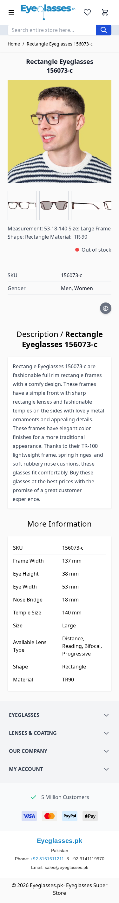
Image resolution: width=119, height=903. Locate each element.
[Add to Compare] (105, 308)
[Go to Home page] (48, 12)
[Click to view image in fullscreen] (59, 131)
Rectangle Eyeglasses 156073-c (60, 44)
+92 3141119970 (87, 858)
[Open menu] (11, 12)
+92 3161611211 (47, 858)
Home (14, 44)
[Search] (103, 30)
